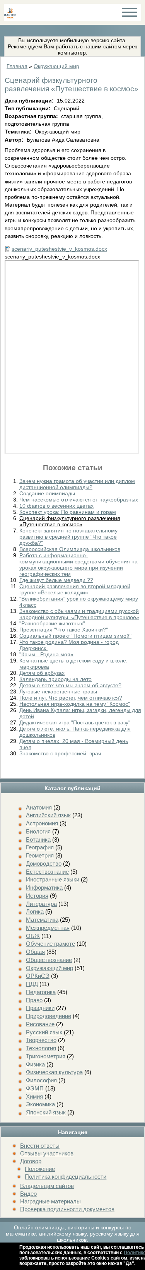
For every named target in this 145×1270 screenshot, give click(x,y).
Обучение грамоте (50, 943)
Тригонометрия (45, 1056)
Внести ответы (40, 1145)
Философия (41, 1080)
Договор (30, 1161)
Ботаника (38, 839)
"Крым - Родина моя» (46, 654)
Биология (38, 831)
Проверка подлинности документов (67, 1209)
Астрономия (42, 823)
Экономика (40, 1104)
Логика (35, 911)
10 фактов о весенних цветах (56, 506)
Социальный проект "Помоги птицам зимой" (75, 636)
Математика (42, 919)
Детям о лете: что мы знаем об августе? (70, 685)
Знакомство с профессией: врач (60, 753)
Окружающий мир (49, 968)
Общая (35, 951)
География (40, 847)
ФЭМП (35, 1088)
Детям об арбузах (42, 673)
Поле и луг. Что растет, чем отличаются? (70, 698)
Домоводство (43, 863)
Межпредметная (48, 927)
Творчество (41, 1040)
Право (34, 1000)
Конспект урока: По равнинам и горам (67, 512)
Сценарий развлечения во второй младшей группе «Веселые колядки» (74, 589)
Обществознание (49, 960)
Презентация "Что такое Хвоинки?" (63, 629)
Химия (34, 1096)
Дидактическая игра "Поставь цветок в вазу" (74, 722)
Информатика (44, 887)
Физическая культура (54, 1072)
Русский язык (44, 1032)
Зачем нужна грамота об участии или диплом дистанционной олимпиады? (77, 484)
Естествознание (47, 871)
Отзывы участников (46, 1153)
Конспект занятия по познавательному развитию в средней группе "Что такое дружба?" (68, 536)
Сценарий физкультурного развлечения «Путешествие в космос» (69, 521)
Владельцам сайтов (47, 1186)
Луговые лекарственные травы (58, 691)
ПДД (32, 984)
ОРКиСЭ (37, 975)
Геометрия (40, 855)
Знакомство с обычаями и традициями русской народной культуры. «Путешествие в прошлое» (79, 614)
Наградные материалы (50, 1201)
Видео (28, 1193)
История (37, 895)
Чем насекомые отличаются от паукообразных (78, 499)
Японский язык (46, 1112)
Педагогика (41, 992)
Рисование (40, 1024)
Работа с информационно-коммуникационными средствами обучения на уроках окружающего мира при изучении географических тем (78, 564)
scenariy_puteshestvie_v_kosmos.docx (59, 249)
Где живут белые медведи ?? (56, 580)
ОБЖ (33, 936)
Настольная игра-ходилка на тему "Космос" (74, 704)
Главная (17, 66)
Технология (41, 1048)
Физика (35, 1064)
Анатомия (39, 807)
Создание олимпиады (47, 493)
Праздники (40, 1008)
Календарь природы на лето (55, 679)
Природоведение (48, 1016)
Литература (41, 903)
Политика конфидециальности (65, 1176)
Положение (40, 1169)
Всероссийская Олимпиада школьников (69, 549)
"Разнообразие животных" (52, 623)
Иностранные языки (52, 879)
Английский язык (48, 815)
